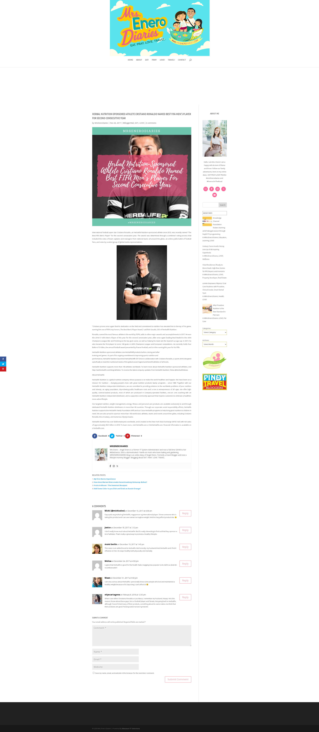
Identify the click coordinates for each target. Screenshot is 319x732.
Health (221, 296)
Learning (205, 240)
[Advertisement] (159, 86)
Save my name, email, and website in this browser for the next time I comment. (124, 673)
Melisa (108, 561)
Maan (107, 577)
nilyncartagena (112, 594)
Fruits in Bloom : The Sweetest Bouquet (110, 485)
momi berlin (111, 544)
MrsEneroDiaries (101, 123)
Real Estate (222, 278)
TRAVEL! (171, 60)
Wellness (205, 259)
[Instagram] (114, 466)
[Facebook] (110, 466)
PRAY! (154, 60)
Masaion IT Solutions (131, 728)
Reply (185, 513)
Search (222, 205)
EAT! (147, 60)
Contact (182, 60)
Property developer (209, 278)
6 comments (151, 123)
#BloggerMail (128, 123)
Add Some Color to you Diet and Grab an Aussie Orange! (117, 488)
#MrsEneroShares (211, 237)
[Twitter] (117, 466)
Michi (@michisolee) (115, 510)
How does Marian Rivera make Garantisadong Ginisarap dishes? (120, 482)
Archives (205, 340)
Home (130, 60)
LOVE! (162, 60)
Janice (108, 527)
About (139, 60)
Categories (206, 328)
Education (222, 237)
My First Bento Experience (105, 479)
